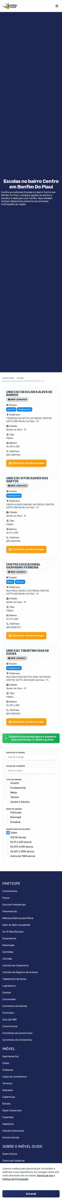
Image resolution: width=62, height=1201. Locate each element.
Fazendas (7, 1117)
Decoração (8, 945)
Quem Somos (9, 1153)
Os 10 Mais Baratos (12, 931)
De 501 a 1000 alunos (22, 851)
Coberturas (8, 1097)
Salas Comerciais (12, 1110)
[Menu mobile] (57, 6)
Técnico (14, 797)
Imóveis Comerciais (13, 1130)
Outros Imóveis (10, 1137)
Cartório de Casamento (15, 965)
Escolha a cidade (15, 752)
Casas (5, 1063)
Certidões (7, 952)
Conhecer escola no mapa (28, 463)
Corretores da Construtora (17, 1033)
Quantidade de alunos (18, 829)
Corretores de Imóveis (14, 1006)
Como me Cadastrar (13, 1160)
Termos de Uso (45, 1175)
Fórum (6, 897)
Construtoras (9, 1026)
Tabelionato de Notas (14, 979)
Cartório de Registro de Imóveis (20, 972)
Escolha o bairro (15, 766)
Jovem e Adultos (19, 801)
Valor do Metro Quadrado (16, 925)
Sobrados (7, 1090)
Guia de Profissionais (14, 904)
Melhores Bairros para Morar (18, 918)
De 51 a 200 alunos (21, 842)
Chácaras (7, 1069)
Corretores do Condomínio (17, 1039)
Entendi (31, 1193)
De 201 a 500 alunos (21, 846)
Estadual (15, 822)
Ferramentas (9, 911)
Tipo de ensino (14, 780)
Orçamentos (9, 938)
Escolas (6, 992)
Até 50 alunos (18, 837)
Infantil (14, 783)
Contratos (8, 1012)
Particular (16, 812)
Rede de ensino (14, 809)
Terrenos (7, 1083)
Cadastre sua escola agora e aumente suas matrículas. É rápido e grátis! (32, 738)
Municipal (15, 817)
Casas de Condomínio (14, 1076)
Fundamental (18, 787)
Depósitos (8, 1124)
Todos (13, 832)
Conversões (9, 999)
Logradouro (8, 985)
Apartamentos (10, 1056)
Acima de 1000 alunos (22, 856)
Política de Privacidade (15, 1179)
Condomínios (9, 891)
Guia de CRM (9, 1019)
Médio (13, 792)
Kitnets (6, 1103)
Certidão (7, 958)
